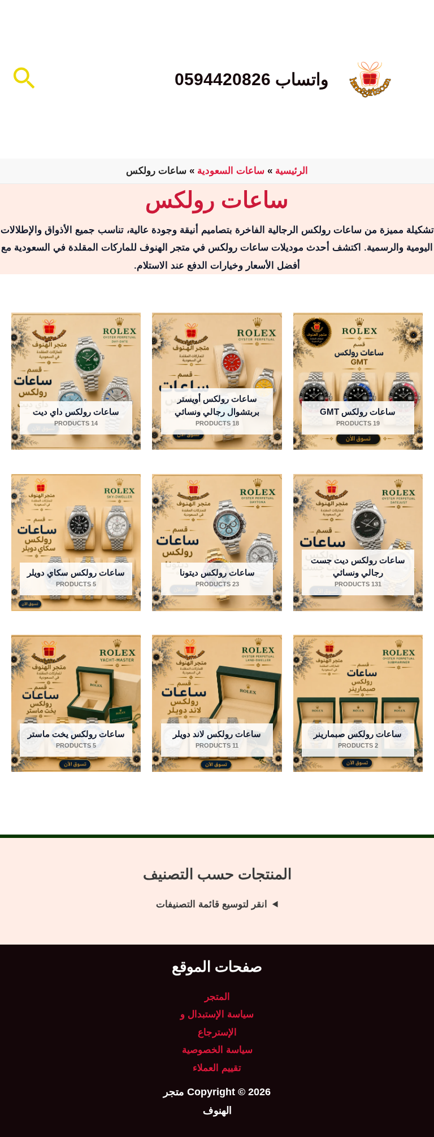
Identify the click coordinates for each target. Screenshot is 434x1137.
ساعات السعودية (230, 170)
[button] (22, 79)
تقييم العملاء (217, 1068)
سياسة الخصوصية (217, 1049)
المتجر (217, 996)
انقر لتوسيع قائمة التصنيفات (211, 904)
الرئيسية (291, 170)
